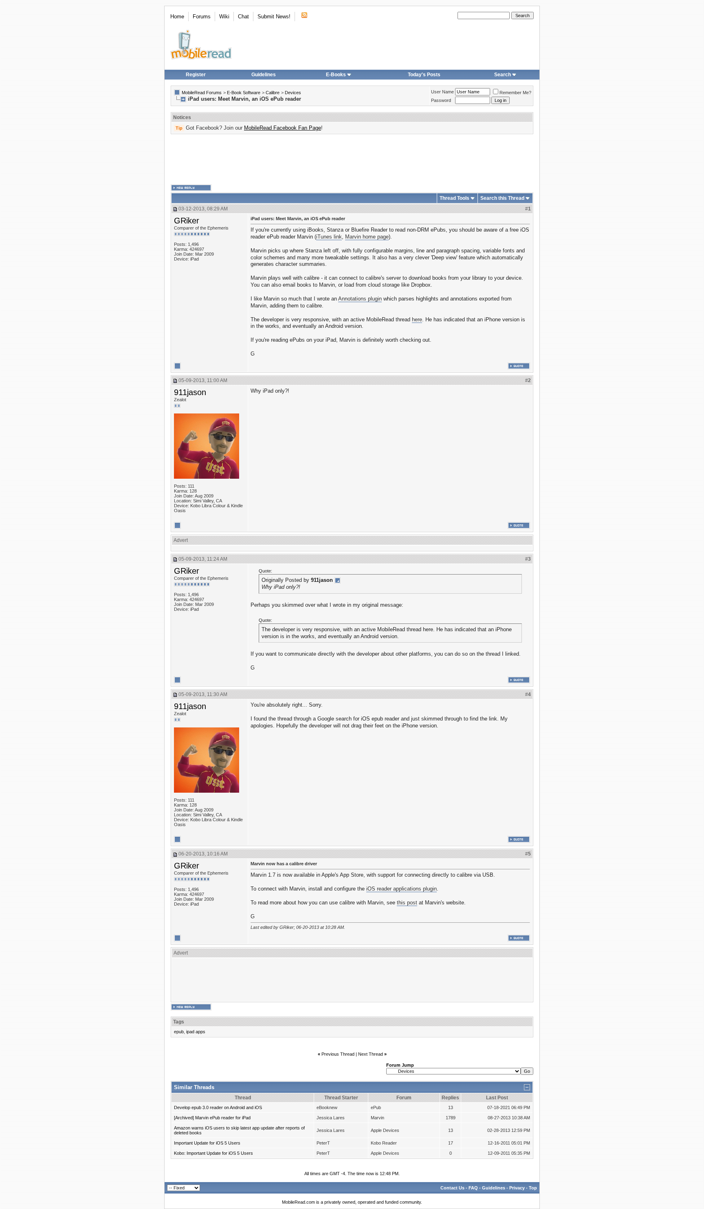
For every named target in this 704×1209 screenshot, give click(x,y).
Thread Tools (454, 198)
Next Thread (370, 1054)
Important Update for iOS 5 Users (207, 1142)
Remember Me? (515, 92)
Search (502, 74)
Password (441, 100)
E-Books (336, 74)
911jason (190, 392)
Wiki (224, 16)
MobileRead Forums (202, 92)
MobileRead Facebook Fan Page (282, 128)
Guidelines (263, 74)
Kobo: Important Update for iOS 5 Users (213, 1153)
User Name (442, 91)
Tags (178, 1022)
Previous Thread (337, 1054)
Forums (202, 16)
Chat (243, 16)
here (417, 319)
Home (177, 16)
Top (533, 1187)
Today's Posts (424, 74)
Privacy (517, 1187)
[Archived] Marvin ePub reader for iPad (212, 1117)
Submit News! (273, 16)
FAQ (473, 1187)
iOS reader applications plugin (401, 889)
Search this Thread (502, 198)
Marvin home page (367, 237)
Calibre (272, 92)
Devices (293, 92)
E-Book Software (243, 92)
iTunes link (329, 237)
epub (179, 1031)
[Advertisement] (352, 159)
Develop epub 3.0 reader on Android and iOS (218, 1107)
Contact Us (452, 1187)
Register (196, 74)
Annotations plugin (360, 299)
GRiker (186, 220)
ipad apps (195, 1031)
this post (407, 903)
